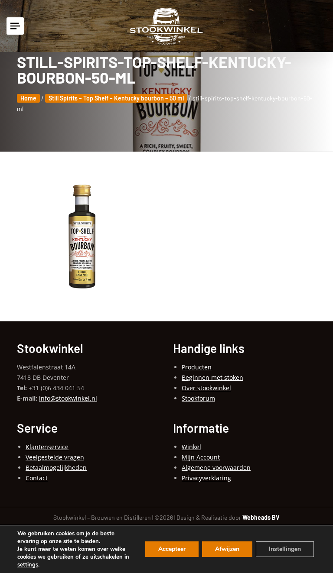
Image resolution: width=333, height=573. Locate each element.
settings (27, 565)
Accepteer (172, 549)
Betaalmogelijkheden (56, 467)
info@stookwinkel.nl (68, 398)
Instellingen (285, 549)
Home (28, 98)
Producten (197, 367)
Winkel (191, 447)
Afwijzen (227, 549)
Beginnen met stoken (212, 377)
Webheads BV (261, 517)
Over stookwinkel (206, 388)
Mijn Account (201, 457)
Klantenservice (47, 447)
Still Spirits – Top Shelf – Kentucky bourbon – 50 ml (116, 98)
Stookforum (198, 398)
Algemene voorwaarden (216, 467)
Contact (37, 478)
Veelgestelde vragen (55, 457)
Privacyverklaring (206, 478)
